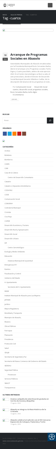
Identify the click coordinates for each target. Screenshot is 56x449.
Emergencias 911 (11, 265)
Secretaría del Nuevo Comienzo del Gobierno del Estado (25, 361)
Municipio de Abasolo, (13, 317)
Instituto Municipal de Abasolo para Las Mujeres (22, 295)
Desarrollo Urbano (12, 238)
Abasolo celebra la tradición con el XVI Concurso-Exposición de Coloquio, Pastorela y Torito (30, 421)
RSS (14, 134)
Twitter (10, 134)
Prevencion (12, 375)
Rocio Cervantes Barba (18, 92)
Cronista (8, 212)
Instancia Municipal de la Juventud (20, 261)
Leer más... (14, 99)
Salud (7, 348)
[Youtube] (40, 5)
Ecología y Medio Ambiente (15, 252)
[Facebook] (27, 5)
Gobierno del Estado (12, 278)
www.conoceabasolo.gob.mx (13, 441)
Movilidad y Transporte (13, 313)
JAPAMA (7, 300)
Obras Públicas (10, 326)
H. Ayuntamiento (11, 282)
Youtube (19, 134)
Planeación (9, 335)
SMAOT (7, 383)
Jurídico (7, 304)
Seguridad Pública (11, 370)
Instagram (24, 134)
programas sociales (40, 89)
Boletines (8, 155)
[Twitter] (31, 5)
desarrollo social (25, 89)
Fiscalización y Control (13, 274)
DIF (6, 243)
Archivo (7, 151)
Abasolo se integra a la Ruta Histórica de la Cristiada (28, 410)
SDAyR (7, 352)
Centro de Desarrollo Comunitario (20, 177)
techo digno (32, 92)
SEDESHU (8, 366)
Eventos (7, 269)
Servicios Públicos (11, 379)
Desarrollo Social (40, 87)
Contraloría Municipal (13, 208)
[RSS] (35, 5)
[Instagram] (44, 5)
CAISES (7, 164)
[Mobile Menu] (50, 5)
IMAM (7, 291)
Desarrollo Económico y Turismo (17, 225)
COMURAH (9, 203)
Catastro (8, 181)
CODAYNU (8, 190)
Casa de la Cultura (11, 173)
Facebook (5, 134)
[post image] (28, 39)
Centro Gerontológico (16, 247)
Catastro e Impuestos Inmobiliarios (18, 186)
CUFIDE (7, 221)
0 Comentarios (18, 95)
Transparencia (10, 388)
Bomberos (9, 160)
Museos (7, 322)
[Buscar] (50, 120)
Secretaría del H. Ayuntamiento (19, 287)
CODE (7, 195)
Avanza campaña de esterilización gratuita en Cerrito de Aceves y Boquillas (29, 400)
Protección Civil (10, 344)
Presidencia (9, 339)
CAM (6, 168)
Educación (8, 256)
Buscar (6, 114)
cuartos (15, 89)
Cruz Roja (8, 217)
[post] (6, 401)
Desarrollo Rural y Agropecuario (17, 230)
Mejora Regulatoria (12, 309)
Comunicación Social (23, 87)
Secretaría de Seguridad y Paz (15, 357)
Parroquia (8, 331)
